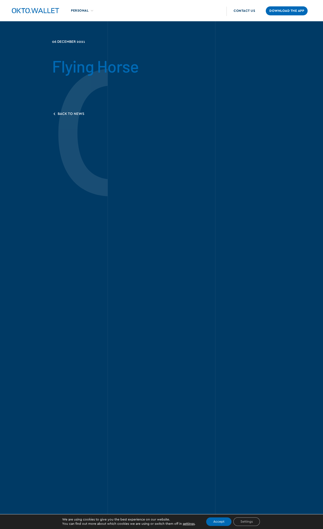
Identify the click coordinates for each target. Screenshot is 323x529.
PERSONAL (79, 10)
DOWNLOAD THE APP (286, 11)
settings (189, 523)
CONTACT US (244, 11)
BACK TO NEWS (70, 114)
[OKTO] (35, 10)
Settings (246, 521)
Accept (218, 521)
